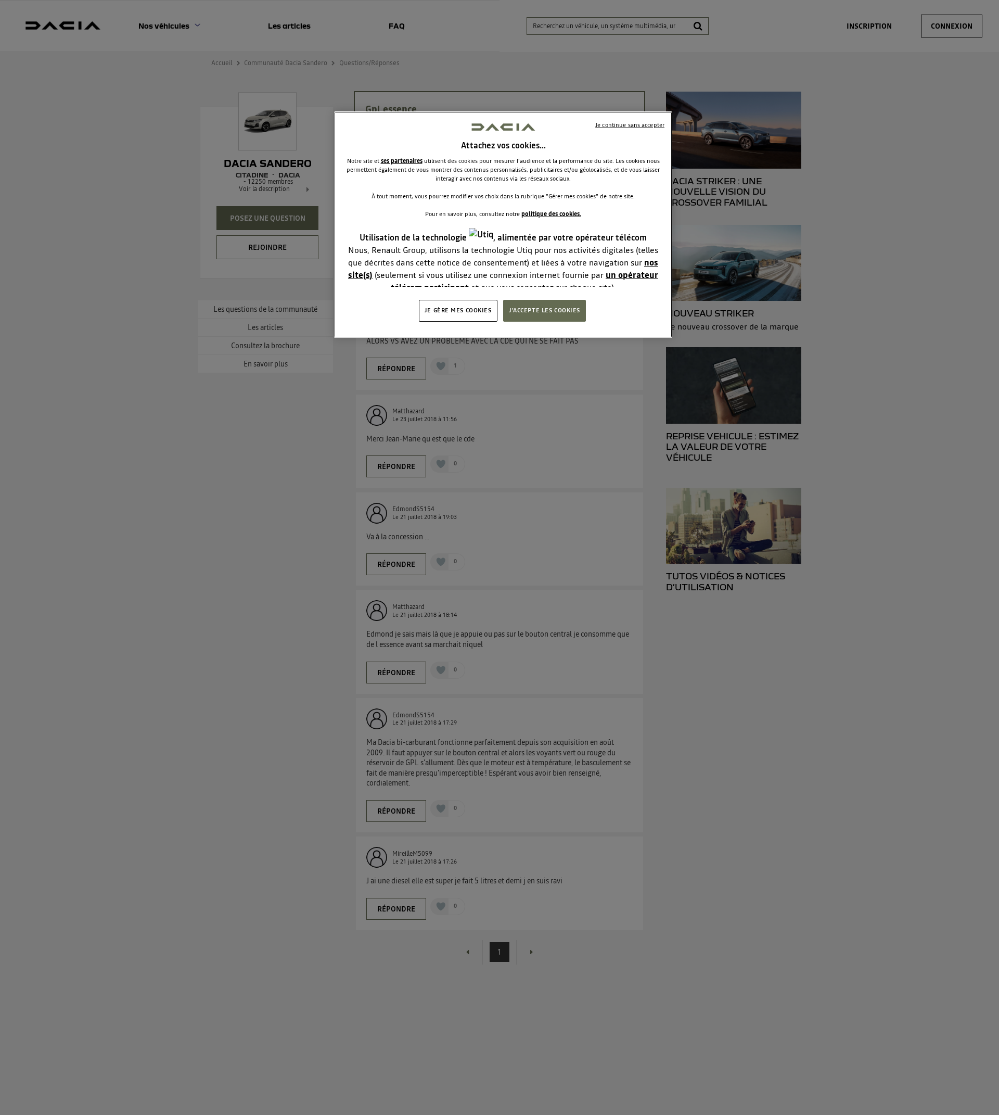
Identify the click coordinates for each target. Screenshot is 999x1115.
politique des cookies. (551, 214)
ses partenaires (401, 161)
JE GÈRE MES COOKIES (458, 310)
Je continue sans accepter (629, 125)
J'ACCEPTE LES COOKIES (544, 310)
